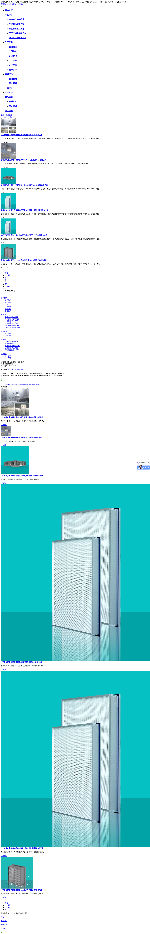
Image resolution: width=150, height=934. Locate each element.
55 (6, 284)
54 (6, 283)
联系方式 (13, 101)
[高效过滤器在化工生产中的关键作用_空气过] (17, 888)
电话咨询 (4, 924)
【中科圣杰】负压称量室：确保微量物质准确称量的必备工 (22, 417)
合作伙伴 (13, 70)
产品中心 (9, 15)
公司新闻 (13, 79)
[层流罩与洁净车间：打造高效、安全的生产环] (15, 474)
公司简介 (13, 47)
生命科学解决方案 (16, 19)
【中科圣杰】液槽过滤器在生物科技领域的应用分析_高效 (21, 662)
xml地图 (20, 4)
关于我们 (9, 42)
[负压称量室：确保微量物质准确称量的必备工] (15, 415)
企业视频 (13, 65)
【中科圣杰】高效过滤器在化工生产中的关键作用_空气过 (21, 890)
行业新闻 (13, 83)
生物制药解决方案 (16, 24)
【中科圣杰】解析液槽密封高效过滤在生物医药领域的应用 (22, 848)
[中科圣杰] (1, 6)
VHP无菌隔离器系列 (12, 327)
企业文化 (13, 56)
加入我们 (13, 106)
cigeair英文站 (11, 4)
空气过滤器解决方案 (17, 33)
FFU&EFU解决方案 (17, 38)
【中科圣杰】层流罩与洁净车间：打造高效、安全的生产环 (22, 476)
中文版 (3, 4)
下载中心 (9, 88)
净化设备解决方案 (16, 29)
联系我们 (9, 97)
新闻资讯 (9, 74)
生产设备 (13, 60)
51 (6, 277)
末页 (6, 289)
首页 (2, 115)
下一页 (7, 286)
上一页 (7, 275)
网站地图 (61, 373)
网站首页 (9, 10)
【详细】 (4, 425)
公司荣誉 (13, 51)
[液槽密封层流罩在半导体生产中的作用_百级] (6, 435)
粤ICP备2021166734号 (15, 370)
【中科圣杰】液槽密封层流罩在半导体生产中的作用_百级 (21, 437)
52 (6, 279)
